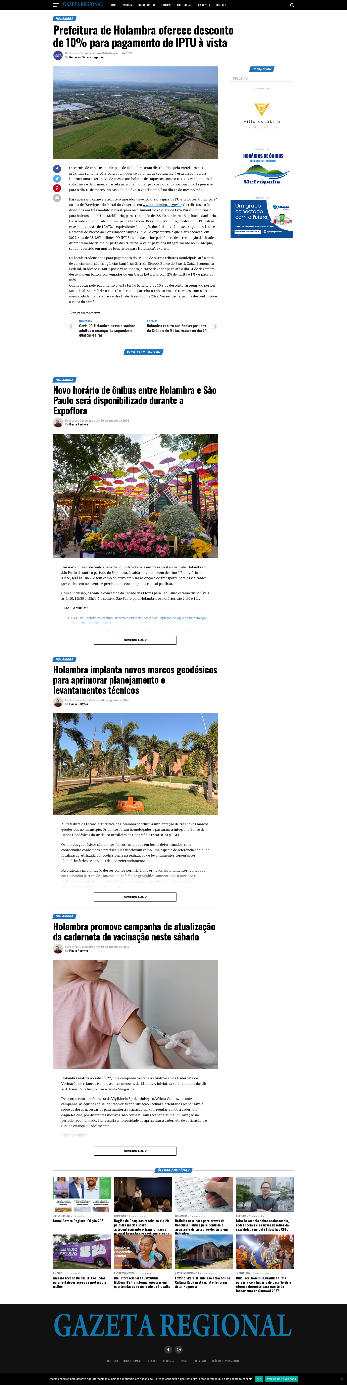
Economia (168, 1361)
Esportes (184, 1361)
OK (259, 1378)
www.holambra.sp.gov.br (162, 204)
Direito (152, 1361)
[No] (342, 1379)
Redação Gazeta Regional (86, 57)
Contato (220, 5)
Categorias (184, 5)
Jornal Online (146, 5)
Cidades (165, 5)
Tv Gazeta (204, 5)
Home (113, 5)
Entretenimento (133, 1361)
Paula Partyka (78, 424)
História (127, 5)
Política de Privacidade (225, 1361)
